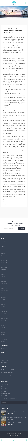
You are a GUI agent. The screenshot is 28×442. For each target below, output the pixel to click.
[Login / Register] (14, 440)
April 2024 (3, 306)
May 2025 (3, 276)
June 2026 (3, 246)
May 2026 (3, 248)
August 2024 (3, 297)
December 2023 (4, 316)
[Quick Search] (26, 12)
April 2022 (3, 341)
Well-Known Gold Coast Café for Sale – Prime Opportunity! (17, 422)
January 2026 (3, 258)
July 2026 (3, 244)
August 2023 (3, 325)
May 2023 (3, 332)
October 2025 (4, 265)
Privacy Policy (4, 396)
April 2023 (3, 334)
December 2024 (4, 288)
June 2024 (3, 302)
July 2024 (3, 299)
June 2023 (3, 330)
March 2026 (3, 253)
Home (2, 13)
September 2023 (4, 323)
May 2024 (3, 304)
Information (4, 391)
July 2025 (3, 272)
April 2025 (3, 279)
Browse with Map (5, 393)
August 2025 (3, 269)
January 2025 (3, 285)
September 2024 (4, 295)
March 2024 (3, 309)
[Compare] (26, 440)
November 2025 (4, 262)
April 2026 (3, 251)
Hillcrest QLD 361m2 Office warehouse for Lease (17, 417)
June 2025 (3, 274)
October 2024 (4, 292)
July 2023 (3, 327)
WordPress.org (4, 362)
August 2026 (3, 241)
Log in (2, 355)
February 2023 (4, 339)
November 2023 (4, 318)
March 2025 (3, 281)
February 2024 (4, 311)
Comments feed (4, 360)
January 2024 (3, 313)
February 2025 (4, 283)
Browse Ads (4, 389)
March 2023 (3, 336)
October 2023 (4, 320)
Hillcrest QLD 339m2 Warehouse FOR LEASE (17, 411)
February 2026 (4, 255)
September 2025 (4, 267)
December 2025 (4, 260)
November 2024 (4, 290)
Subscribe (22, 228)
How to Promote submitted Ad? (9, 398)
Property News (7, 13)
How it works (4, 384)
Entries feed (3, 358)
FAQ (2, 386)
